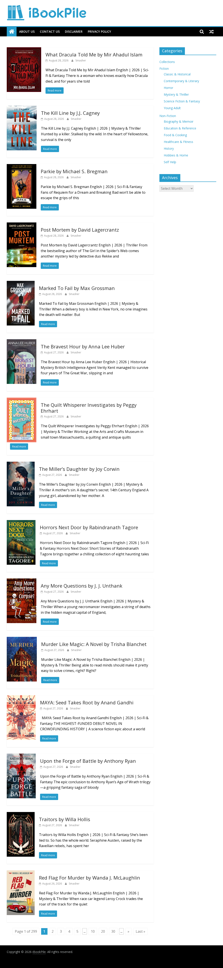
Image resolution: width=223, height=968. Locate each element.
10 (93, 931)
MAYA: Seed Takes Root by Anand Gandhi (86, 702)
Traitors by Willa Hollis (64, 819)
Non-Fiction (167, 116)
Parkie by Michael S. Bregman (74, 171)
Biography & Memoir (178, 121)
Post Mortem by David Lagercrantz (80, 229)
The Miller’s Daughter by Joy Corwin (79, 469)
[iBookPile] (12, 31)
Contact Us (50, 31)
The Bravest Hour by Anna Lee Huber (83, 346)
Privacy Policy (99, 31)
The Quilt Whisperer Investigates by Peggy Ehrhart (89, 408)
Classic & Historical (177, 74)
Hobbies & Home (176, 155)
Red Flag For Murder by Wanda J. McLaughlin (89, 877)
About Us (27, 31)
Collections (167, 62)
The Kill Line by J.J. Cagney (70, 113)
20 (103, 931)
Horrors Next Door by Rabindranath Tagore (89, 527)
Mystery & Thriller (176, 94)
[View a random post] (211, 31)
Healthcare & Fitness (178, 142)
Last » (140, 931)
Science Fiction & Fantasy (182, 101)
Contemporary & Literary (181, 81)
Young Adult (172, 108)
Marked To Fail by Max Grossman (77, 288)
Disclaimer (74, 31)
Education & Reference (180, 128)
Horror (168, 88)
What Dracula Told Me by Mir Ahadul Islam (94, 54)
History (169, 148)
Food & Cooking (175, 135)
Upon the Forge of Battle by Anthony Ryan (88, 761)
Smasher (80, 60)
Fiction (164, 68)
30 (113, 931)
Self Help (170, 162)
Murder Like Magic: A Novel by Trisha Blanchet (94, 644)
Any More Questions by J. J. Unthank (81, 585)
